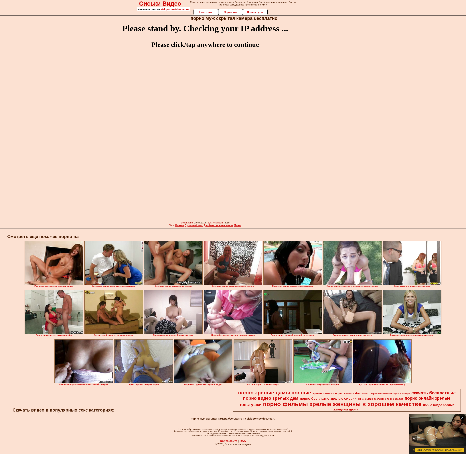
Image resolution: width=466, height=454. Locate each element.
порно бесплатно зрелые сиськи (328, 398)
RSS (243, 441)
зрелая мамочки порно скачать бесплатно (341, 393)
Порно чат (230, 12)
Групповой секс (194, 225)
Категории (205, 12)
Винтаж (179, 225)
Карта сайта (229, 441)
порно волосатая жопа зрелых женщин (390, 394)
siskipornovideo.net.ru (175, 9)
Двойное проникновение (218, 225)
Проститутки (255, 12)
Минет (237, 225)
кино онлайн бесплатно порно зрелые (380, 399)
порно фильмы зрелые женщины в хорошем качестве (342, 404)
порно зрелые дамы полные (274, 392)
